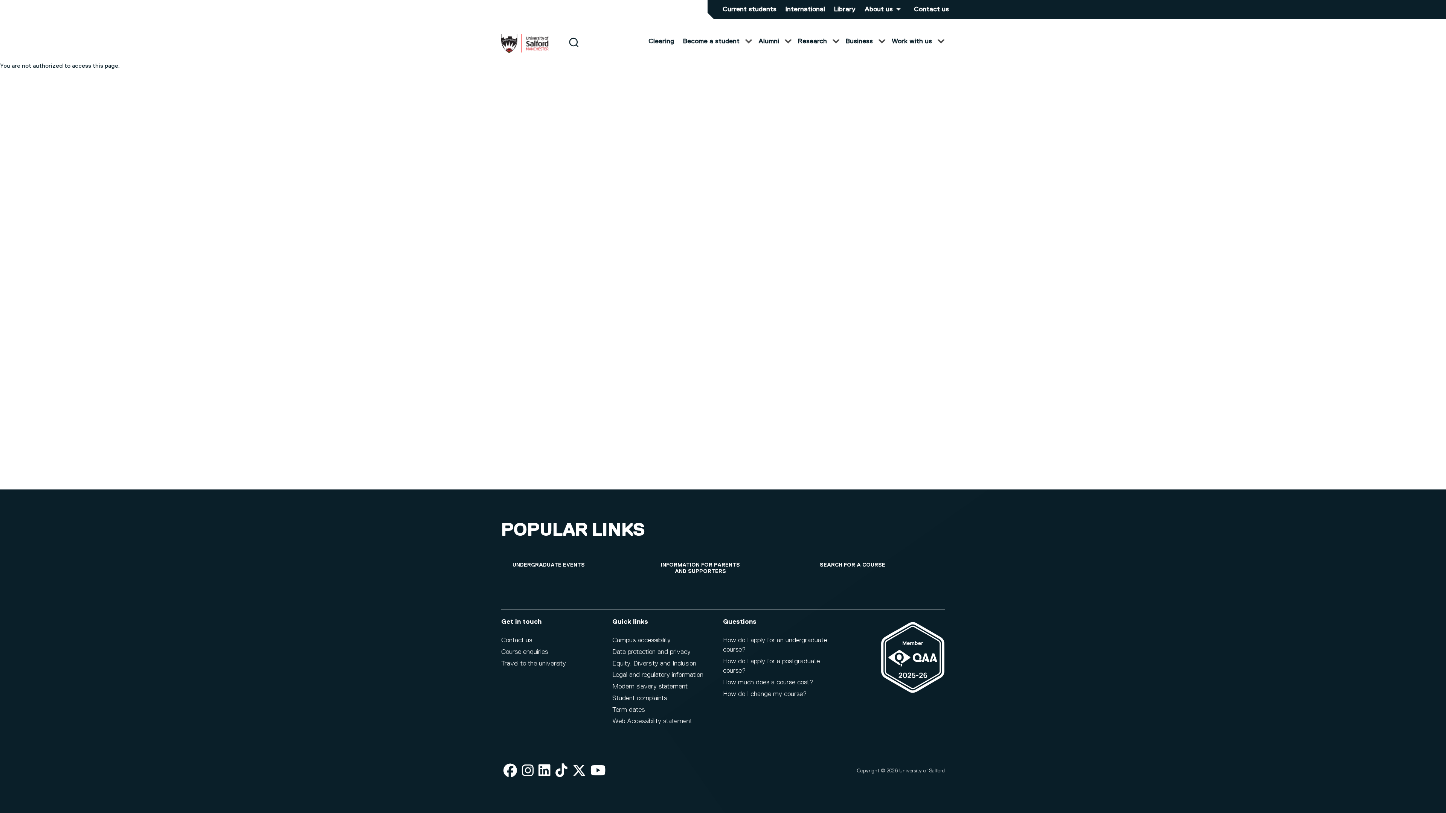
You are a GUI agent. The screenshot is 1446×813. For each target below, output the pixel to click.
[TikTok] (561, 771)
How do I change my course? (765, 694)
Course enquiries (524, 652)
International (805, 9)
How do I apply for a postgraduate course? (771, 666)
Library (845, 9)
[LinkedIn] (544, 771)
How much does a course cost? (768, 682)
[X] (579, 771)
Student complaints (639, 698)
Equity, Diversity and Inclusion (654, 663)
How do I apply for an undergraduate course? (775, 645)
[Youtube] (598, 771)
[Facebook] (510, 771)
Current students (749, 9)
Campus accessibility (641, 640)
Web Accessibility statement (652, 721)
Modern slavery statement (650, 686)
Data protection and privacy (651, 652)
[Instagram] (528, 771)
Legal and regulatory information (657, 675)
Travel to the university (533, 663)
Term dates (628, 710)
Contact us (931, 9)
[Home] (525, 52)
